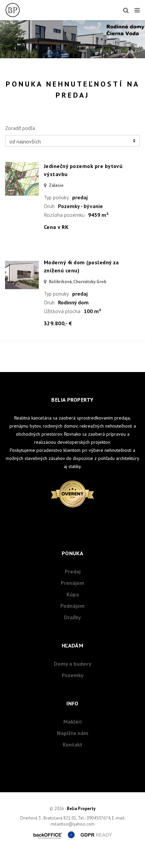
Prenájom (72, 582)
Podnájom (72, 605)
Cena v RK (56, 227)
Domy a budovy (72, 663)
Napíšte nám (72, 733)
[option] (72, 39)
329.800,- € (58, 323)
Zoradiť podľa (20, 128)
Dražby (72, 617)
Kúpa (72, 594)
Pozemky (73, 675)
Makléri (72, 721)
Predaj (73, 571)
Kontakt (72, 744)
